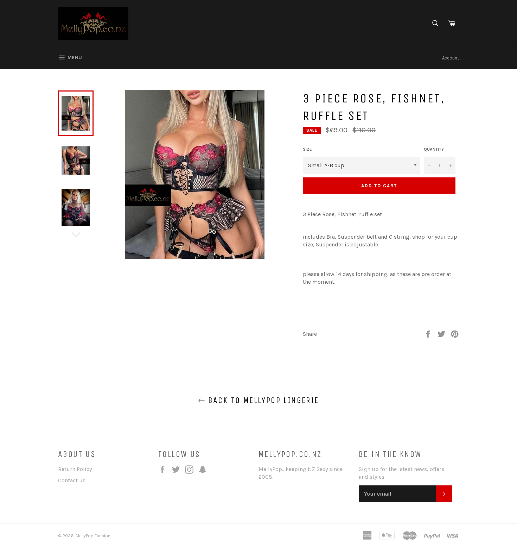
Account (450, 58)
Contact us (71, 480)
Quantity (434, 149)
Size (307, 149)
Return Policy (75, 469)
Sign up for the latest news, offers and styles (401, 473)
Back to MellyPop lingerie (262, 400)
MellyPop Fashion (93, 535)
